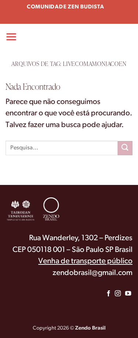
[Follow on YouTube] (128, 293)
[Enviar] (125, 148)
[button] (11, 36)
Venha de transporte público (85, 261)
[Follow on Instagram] (117, 293)
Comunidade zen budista (65, 7)
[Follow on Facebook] (109, 293)
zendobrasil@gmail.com (92, 273)
